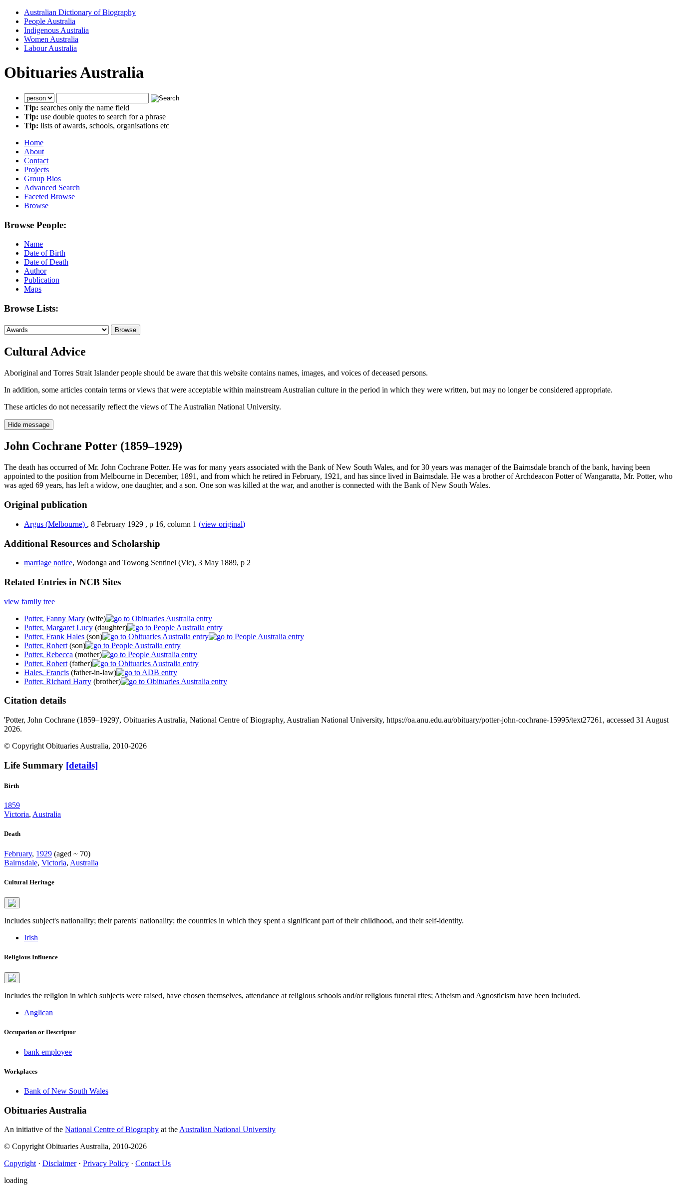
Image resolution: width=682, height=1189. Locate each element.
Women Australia (51, 39)
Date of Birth (44, 253)
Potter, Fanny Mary (54, 618)
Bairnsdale (20, 862)
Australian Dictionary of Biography (80, 12)
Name (33, 244)
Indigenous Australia (56, 30)
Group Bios (42, 178)
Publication (41, 280)
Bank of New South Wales (66, 1091)
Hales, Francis (46, 672)
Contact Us (153, 1163)
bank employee (48, 1052)
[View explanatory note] (12, 902)
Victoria (16, 814)
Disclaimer (59, 1163)
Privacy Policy (106, 1163)
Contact (36, 160)
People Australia (49, 21)
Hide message (28, 424)
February (18, 853)
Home (33, 142)
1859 (12, 805)
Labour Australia (50, 48)
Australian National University (227, 1129)
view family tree (29, 601)
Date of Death (46, 262)
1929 (44, 853)
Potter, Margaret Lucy (58, 627)
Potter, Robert (45, 645)
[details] (82, 765)
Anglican (38, 1012)
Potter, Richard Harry (57, 681)
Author (35, 271)
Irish (31, 937)
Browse (36, 205)
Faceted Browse (49, 196)
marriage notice (48, 562)
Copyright (20, 1163)
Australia (46, 814)
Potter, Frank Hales (54, 636)
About (34, 151)
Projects (36, 169)
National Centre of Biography (112, 1129)
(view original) (222, 524)
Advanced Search (52, 187)
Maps (32, 289)
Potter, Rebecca (48, 654)
